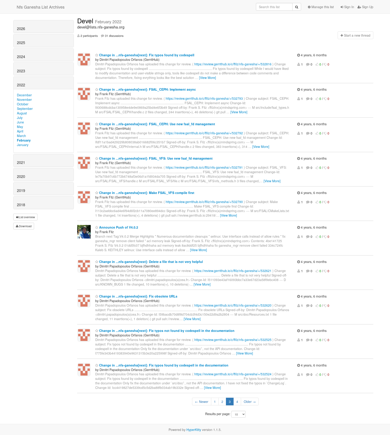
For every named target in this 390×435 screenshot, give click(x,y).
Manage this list (322, 7)
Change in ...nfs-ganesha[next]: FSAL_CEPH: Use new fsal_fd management (156, 124)
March (21, 135)
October (22, 104)
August (22, 113)
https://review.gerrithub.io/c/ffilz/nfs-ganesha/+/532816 (233, 64)
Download (25, 226)
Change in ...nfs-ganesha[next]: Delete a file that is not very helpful (150, 261)
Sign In (348, 7)
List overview (26, 217)
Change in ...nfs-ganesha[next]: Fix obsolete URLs (137, 296)
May (20, 126)
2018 (21, 204)
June (20, 122)
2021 (21, 162)
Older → (250, 401)
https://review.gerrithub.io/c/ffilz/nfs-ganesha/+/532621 (233, 270)
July (20, 117)
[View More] (207, 77)
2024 (21, 56)
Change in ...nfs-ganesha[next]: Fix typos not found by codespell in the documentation (166, 330)
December (24, 95)
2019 (21, 190)
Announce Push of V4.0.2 (118, 227)
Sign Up (367, 7)
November (24, 99)
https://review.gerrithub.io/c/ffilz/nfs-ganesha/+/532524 (233, 374)
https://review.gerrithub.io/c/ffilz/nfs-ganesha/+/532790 (204, 201)
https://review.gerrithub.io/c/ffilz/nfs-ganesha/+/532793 (204, 98)
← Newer (201, 401)
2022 (21, 84)
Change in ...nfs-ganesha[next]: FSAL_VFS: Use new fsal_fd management (155, 158)
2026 (21, 28)
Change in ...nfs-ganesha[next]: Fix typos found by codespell (146, 55)
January (22, 144)
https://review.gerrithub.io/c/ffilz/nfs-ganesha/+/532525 (233, 339)
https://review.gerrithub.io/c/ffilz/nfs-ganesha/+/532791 (204, 167)
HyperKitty (193, 429)
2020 (21, 176)
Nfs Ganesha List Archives (41, 7)
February (24, 140)
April (20, 131)
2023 (21, 70)
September (25, 108)
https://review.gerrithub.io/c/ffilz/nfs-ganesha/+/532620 (233, 305)
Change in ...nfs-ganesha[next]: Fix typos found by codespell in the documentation (163, 365)
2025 (21, 42)
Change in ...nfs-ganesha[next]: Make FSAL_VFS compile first (146, 192)
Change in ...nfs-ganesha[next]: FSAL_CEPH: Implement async (147, 89)
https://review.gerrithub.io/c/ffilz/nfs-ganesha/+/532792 (204, 133)
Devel (86, 20)
